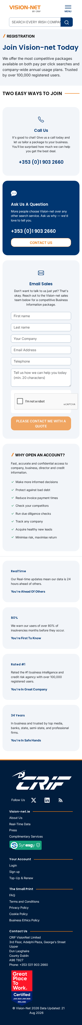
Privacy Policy (19, 907)
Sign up (14, 871)
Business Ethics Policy (24, 920)
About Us (15, 817)
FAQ (12, 895)
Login (13, 865)
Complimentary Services (26, 836)
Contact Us (41, 243)
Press (13, 830)
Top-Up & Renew (21, 878)
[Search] (67, 22)
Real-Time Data (19, 824)
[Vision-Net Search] (25, 8)
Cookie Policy (18, 914)
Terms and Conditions (24, 901)
